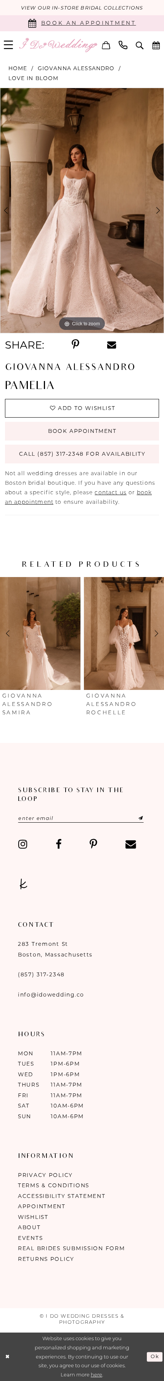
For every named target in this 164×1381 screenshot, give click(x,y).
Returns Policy (46, 1259)
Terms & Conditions (53, 1185)
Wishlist (33, 1217)
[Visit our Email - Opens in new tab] (130, 844)
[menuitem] (106, 45)
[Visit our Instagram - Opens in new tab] (23, 844)
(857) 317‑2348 (41, 974)
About (29, 1227)
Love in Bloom (33, 78)
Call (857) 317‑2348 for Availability (82, 454)
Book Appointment (82, 431)
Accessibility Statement (62, 1196)
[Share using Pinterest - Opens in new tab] (75, 344)
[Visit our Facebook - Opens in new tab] (58, 844)
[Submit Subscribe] (132, 818)
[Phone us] (123, 45)
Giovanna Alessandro (76, 68)
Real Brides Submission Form (71, 1248)
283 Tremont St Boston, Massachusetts (55, 949)
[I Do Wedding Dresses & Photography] (58, 45)
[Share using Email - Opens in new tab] (111, 344)
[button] (106, 45)
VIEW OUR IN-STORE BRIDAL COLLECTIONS (82, 8)
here (96, 1375)
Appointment (42, 1206)
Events (30, 1238)
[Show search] (140, 45)
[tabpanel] (82, 210)
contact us (110, 492)
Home (17, 68)
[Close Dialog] (7, 1357)
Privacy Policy (45, 1175)
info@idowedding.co (51, 995)
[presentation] (75, 633)
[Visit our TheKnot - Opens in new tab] (23, 884)
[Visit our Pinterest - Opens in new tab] (93, 844)
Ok (155, 1357)
